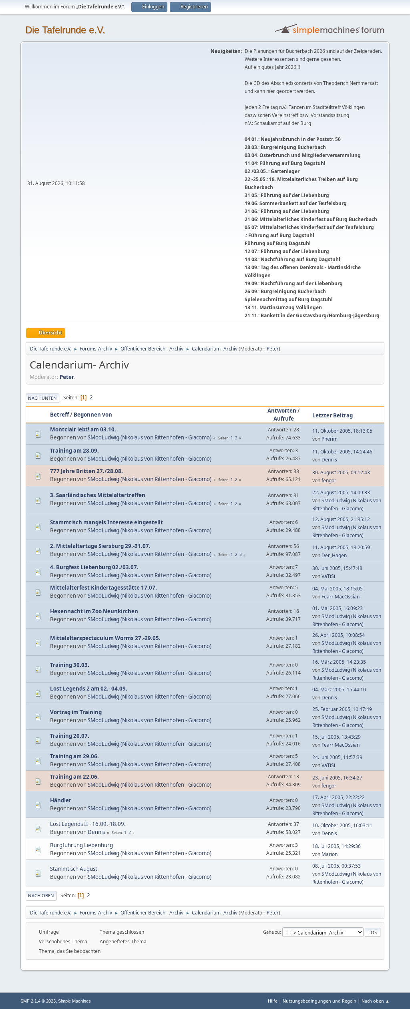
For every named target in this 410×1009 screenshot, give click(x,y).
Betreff (59, 414)
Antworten (281, 410)
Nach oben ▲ (376, 1001)
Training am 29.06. (74, 756)
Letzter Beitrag (332, 415)
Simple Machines (74, 1001)
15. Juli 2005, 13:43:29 (336, 736)
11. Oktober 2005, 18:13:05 (342, 430)
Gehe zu (271, 932)
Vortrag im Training (76, 712)
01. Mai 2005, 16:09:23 (337, 608)
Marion (330, 854)
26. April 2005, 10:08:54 (338, 635)
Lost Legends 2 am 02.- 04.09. (88, 688)
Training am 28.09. (74, 450)
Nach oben (41, 895)
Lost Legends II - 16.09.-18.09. (88, 824)
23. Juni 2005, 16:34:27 (337, 777)
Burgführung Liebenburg (81, 845)
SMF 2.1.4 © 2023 (38, 1001)
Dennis (329, 459)
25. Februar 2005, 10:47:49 (342, 709)
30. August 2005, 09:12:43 (341, 472)
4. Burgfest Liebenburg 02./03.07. (94, 567)
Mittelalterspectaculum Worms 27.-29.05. (105, 638)
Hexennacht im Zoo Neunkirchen (94, 611)
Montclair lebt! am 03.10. (83, 429)
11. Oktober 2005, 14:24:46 (342, 451)
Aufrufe (283, 418)
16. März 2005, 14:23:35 (339, 662)
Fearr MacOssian (341, 596)
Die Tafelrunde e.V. (65, 29)
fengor (329, 480)
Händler (60, 800)
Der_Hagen (334, 555)
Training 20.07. (69, 735)
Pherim (330, 438)
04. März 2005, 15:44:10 (339, 689)
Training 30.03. (69, 665)
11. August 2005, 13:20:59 (341, 547)
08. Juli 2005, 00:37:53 (336, 865)
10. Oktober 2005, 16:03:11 (342, 825)
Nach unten (42, 398)
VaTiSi (328, 576)
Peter (273, 348)
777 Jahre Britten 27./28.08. (86, 471)
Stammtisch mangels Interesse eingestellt (106, 522)
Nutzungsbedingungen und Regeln (319, 1001)
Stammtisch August (73, 868)
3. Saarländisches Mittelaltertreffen (97, 495)
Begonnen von (93, 414)
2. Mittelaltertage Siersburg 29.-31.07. (100, 546)
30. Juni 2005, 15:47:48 (337, 568)
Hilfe (272, 1001)
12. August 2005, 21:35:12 (341, 519)
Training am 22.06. (74, 776)
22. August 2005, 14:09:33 (341, 492)
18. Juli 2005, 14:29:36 (336, 846)
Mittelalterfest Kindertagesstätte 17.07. (103, 587)
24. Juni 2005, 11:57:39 (337, 757)
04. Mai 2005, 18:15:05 (337, 588)
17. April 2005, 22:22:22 (338, 797)
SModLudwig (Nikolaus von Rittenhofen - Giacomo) (149, 437)
